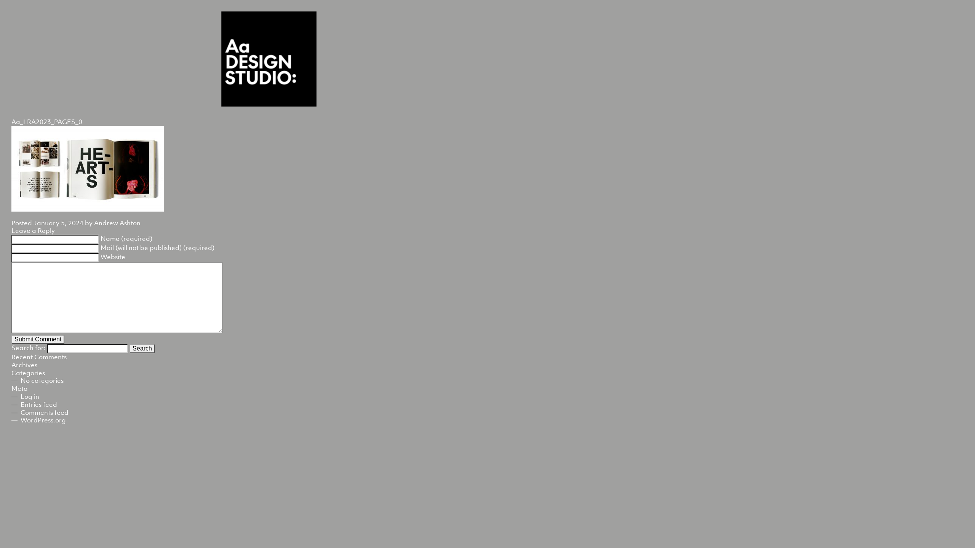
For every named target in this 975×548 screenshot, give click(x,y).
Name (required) (126, 238)
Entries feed (39, 404)
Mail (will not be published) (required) (157, 248)
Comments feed (45, 412)
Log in (30, 396)
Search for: (28, 348)
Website (113, 257)
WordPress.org (43, 420)
